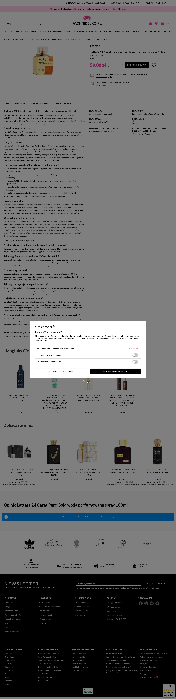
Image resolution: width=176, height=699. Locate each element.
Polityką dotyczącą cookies (93, 336)
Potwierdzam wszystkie (115, 371)
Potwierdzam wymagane (61, 371)
